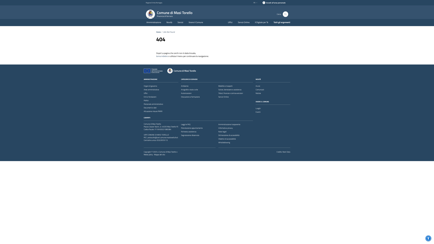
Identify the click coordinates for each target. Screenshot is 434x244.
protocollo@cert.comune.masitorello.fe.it (163, 137)
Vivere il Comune (196, 22)
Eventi (258, 112)
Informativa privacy (225, 128)
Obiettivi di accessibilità (227, 138)
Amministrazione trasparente (229, 124)
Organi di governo (150, 86)
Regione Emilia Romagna (154, 2)
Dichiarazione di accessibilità (228, 135)
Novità (169, 22)
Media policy (148, 154)
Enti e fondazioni (150, 96)
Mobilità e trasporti (225, 86)
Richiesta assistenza (188, 131)
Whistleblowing (224, 142)
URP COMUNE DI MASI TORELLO (156, 134)
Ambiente (184, 86)
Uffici (230, 22)
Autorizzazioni (186, 93)
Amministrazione (153, 22)
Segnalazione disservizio (190, 135)
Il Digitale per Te (261, 22)
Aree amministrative (151, 89)
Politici (146, 100)
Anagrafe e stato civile (189, 89)
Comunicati (260, 89)
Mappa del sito (159, 154)
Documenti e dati (150, 107)
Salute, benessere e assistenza (229, 89)
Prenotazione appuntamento (192, 128)
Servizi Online (244, 22)
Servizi (180, 22)
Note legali (222, 131)
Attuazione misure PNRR (153, 111)
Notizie (258, 93)
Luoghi (258, 108)
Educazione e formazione (190, 96)
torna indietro (162, 56)
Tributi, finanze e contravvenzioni (230, 93)
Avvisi (258, 86)
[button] (428, 238)
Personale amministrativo (153, 104)
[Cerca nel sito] (285, 14)
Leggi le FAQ (185, 124)
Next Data (286, 151)
